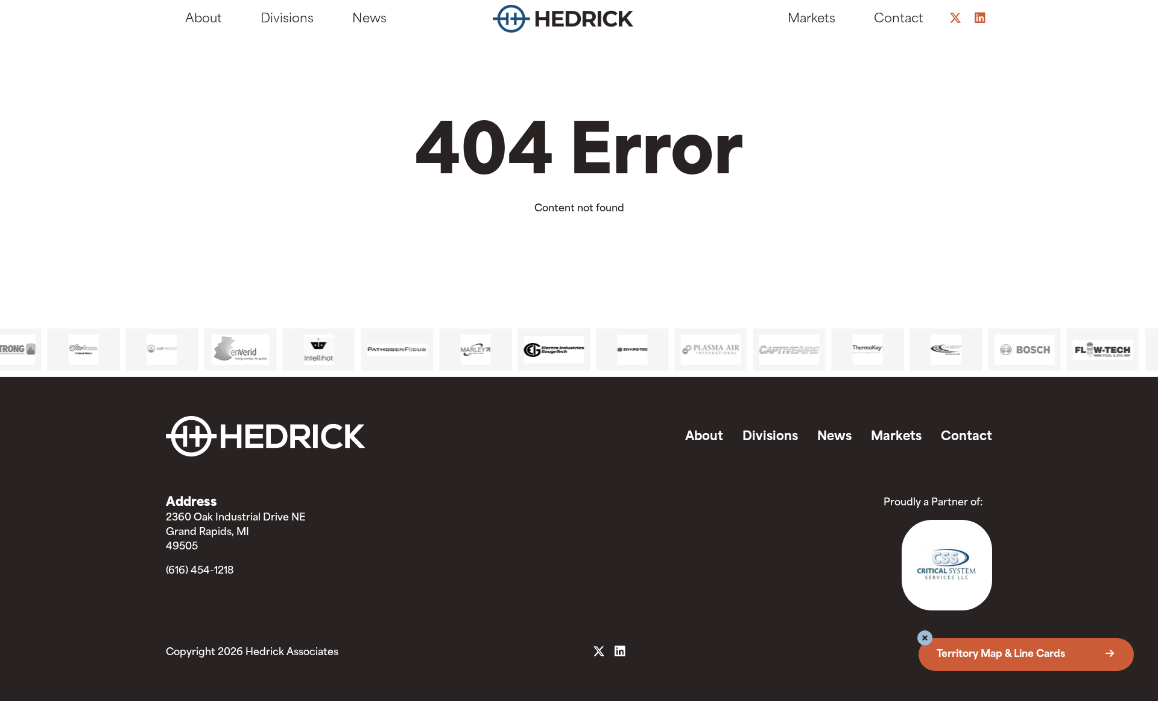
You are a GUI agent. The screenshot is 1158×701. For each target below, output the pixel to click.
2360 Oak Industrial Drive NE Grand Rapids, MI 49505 (235, 532)
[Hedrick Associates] (574, 22)
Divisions (287, 19)
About (203, 19)
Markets (811, 19)
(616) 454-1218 (200, 571)
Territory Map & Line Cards (1002, 654)
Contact (898, 19)
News (369, 19)
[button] (925, 639)
